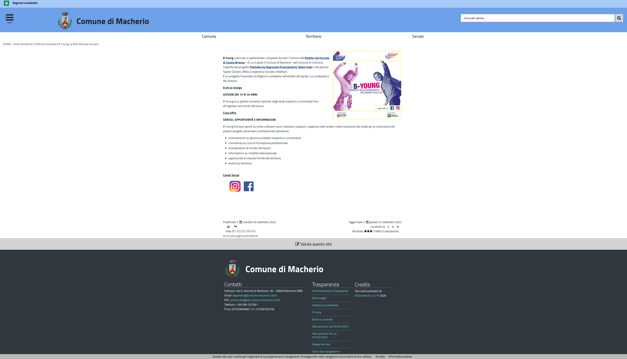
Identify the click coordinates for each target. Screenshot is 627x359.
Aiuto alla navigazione (325, 351)
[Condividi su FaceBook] (388, 227)
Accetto (380, 356)
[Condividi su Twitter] (398, 227)
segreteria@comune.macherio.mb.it (255, 295)
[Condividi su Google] (393, 227)
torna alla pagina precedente (240, 236)
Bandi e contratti (322, 319)
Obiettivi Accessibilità (325, 305)
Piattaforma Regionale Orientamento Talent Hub (281, 67)
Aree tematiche (23, 44)
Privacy (316, 312)
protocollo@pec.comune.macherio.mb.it (255, 300)
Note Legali (319, 298)
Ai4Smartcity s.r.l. (365, 295)
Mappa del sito (321, 344)
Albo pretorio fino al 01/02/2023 (324, 335)
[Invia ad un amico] (236, 226)
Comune (209, 36)
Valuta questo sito (315, 244)
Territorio (313, 36)
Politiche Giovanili (45, 44)
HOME (7, 44)
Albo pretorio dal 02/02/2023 (330, 326)
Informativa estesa (400, 356)
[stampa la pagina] (229, 226)
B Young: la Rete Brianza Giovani (78, 44)
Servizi (418, 36)
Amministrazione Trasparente (330, 291)
